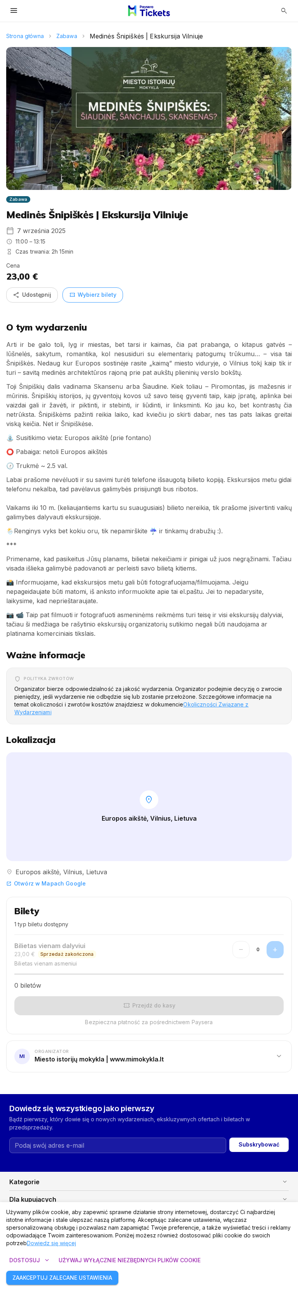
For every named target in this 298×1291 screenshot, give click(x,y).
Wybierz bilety (92, 295)
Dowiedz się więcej (51, 1243)
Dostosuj (30, 1260)
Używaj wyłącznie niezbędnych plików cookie (130, 1260)
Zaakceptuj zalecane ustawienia (62, 1277)
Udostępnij (32, 295)
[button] (149, 1056)
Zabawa (66, 36)
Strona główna (25, 36)
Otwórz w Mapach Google (46, 883)
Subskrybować (259, 1144)
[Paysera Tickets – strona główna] (149, 10)
